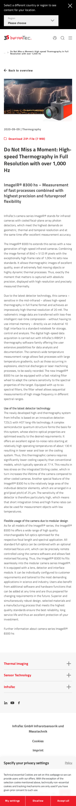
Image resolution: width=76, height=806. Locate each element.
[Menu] (70, 37)
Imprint (38, 750)
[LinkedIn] (6, 703)
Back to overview (20, 70)
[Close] (69, 5)
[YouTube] (12, 703)
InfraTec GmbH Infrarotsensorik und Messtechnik (38, 729)
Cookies (38, 741)
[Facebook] (19, 703)
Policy (68, 763)
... (5, 52)
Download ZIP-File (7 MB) (26, 139)
